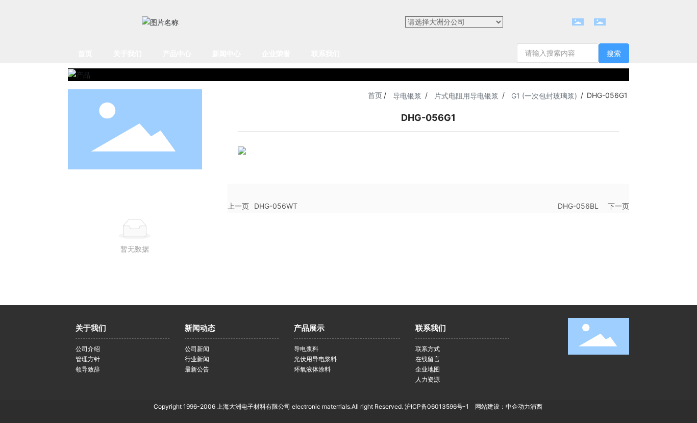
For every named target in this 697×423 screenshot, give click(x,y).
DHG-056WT (275, 206)
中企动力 (518, 406)
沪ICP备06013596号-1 (437, 406)
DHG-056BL (578, 206)
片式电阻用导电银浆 (466, 95)
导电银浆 (407, 95)
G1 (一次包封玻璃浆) (544, 95)
